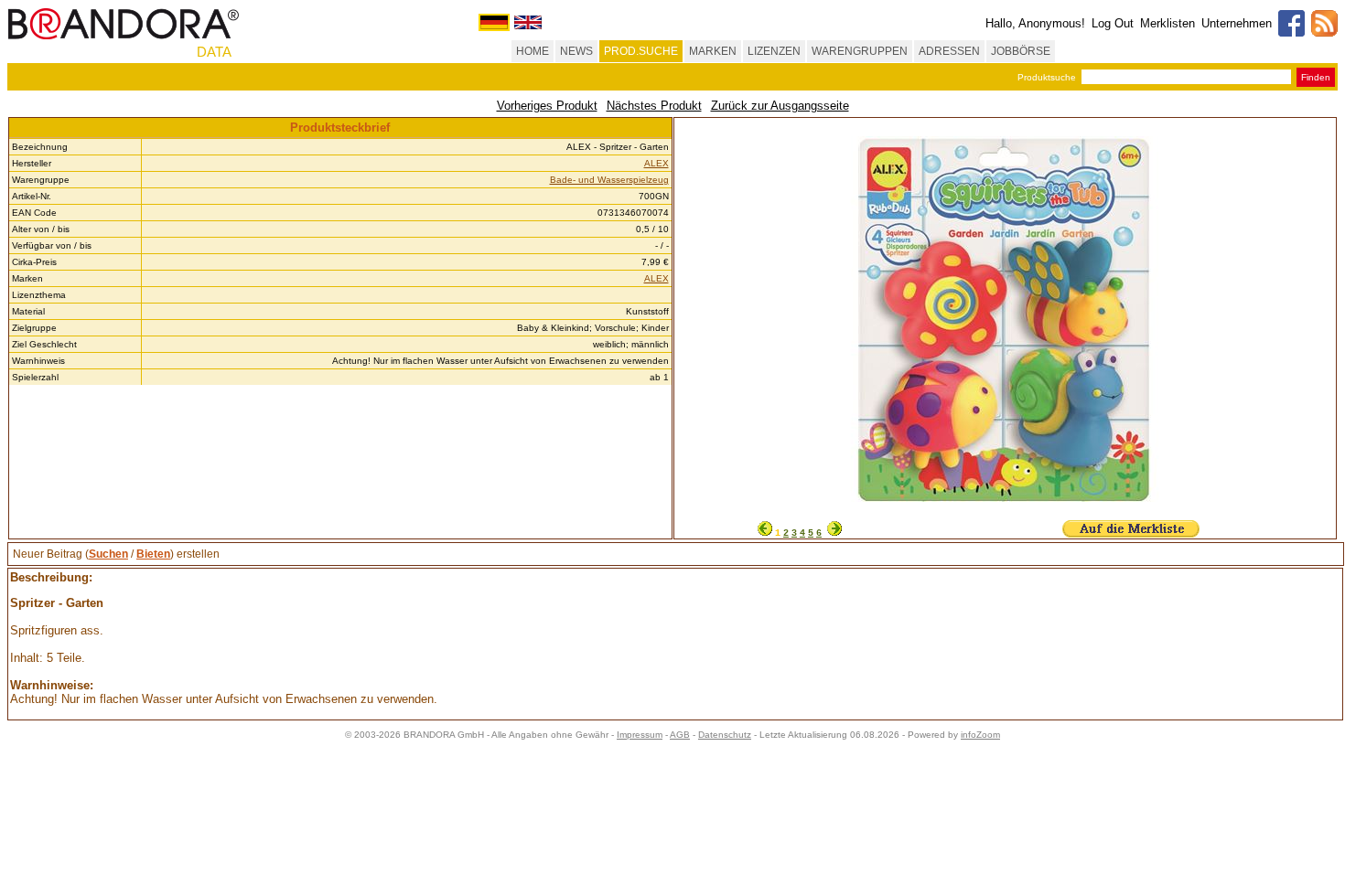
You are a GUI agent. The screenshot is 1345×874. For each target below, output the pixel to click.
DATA (214, 51)
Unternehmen (1236, 23)
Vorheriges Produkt (547, 105)
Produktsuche (1046, 77)
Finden (1315, 77)
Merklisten (1167, 23)
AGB (680, 735)
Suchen (108, 554)
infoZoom (980, 735)
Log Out (1113, 23)
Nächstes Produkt (654, 105)
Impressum (639, 735)
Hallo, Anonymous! (1035, 23)
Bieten (153, 554)
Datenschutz (724, 735)
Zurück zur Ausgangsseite (780, 105)
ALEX (656, 163)
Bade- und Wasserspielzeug (609, 180)
